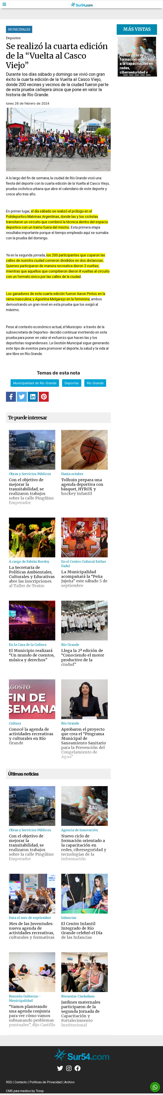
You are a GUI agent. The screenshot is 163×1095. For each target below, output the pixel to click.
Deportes (72, 383)
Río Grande (95, 383)
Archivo (69, 1082)
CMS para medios (18, 1091)
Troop (40, 1091)
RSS (9, 1082)
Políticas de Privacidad (45, 1082)
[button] (119, 57)
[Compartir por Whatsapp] (155, 1087)
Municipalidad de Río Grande (34, 383)
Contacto (21, 1082)
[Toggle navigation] (4, 4)
